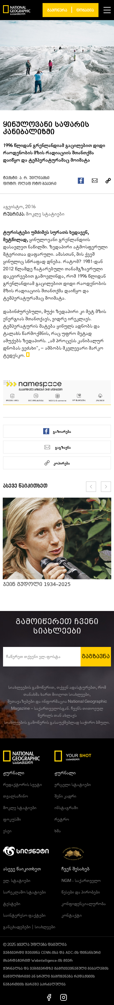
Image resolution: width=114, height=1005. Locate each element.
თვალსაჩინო (15, 796)
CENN (45, 953)
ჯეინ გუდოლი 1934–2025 (37, 584)
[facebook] (49, 997)
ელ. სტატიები (16, 880)
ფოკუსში (12, 819)
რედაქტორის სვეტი (22, 784)
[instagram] (63, 997)
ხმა (57, 831)
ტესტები (11, 904)
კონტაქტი (71, 915)
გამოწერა (57, 10)
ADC (69, 953)
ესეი (7, 831)
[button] (107, 10)
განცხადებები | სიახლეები (29, 927)
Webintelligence (44, 961)
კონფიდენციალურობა (83, 904)
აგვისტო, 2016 (19, 207)
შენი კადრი (65, 796)
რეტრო (61, 819)
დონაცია (85, 10)
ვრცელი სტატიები (72, 784)
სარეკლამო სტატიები (24, 892)
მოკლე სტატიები (45, 214)
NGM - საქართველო (81, 880)
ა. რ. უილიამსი (34, 178)
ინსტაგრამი (66, 808)
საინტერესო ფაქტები (24, 915)
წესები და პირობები (80, 892)
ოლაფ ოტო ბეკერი (37, 184)
